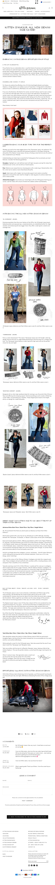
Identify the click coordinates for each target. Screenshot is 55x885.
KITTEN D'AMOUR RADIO (9, 840)
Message (6, 787)
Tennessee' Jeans (8, 382)
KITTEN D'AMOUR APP (8, 844)
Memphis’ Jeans (32, 648)
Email (30, 780)
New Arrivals (9, 11)
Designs (30, 11)
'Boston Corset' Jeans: (12, 391)
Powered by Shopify (27, 877)
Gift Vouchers (40, 14)
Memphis (24, 645)
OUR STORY (5, 833)
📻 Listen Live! (6, 1)
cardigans (22, 552)
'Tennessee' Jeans (8, 512)
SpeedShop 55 (15, 14)
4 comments (24, 24)
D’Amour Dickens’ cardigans (41, 567)
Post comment (27, 800)
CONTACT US (31, 847)
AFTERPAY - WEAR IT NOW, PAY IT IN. (37, 842)
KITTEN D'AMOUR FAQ (33, 840)
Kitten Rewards (14, 1)
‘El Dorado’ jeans (25, 643)
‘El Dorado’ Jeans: (10, 219)
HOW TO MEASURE (7, 856)
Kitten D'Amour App (7, 3)
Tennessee (13, 537)
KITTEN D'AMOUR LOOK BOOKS (10, 831)
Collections (20, 11)
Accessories (45, 11)
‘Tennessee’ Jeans (10, 334)
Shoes (37, 11)
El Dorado (20, 537)
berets (35, 552)
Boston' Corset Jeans (18, 153)
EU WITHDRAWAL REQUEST (9, 847)
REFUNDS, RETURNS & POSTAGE (36, 831)
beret (4, 661)
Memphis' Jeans (20, 512)
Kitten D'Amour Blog (24, 1)
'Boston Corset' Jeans (11, 603)
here (15, 105)
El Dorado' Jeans (12, 151)
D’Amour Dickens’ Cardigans (27, 559)
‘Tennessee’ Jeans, (36, 149)
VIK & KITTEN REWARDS (9, 838)
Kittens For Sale (27, 14)
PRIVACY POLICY (32, 838)
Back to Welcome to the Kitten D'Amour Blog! (28, 816)
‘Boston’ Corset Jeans (31, 537)
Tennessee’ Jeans (30, 338)
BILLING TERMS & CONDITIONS (36, 833)
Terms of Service (43, 805)
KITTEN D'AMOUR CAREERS (9, 842)
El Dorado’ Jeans (11, 546)
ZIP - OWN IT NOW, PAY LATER (35, 844)
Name (5, 780)
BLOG (4, 854)
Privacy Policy (33, 805)
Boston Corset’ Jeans (12, 544)
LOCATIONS (6, 835)
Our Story (16, 3)
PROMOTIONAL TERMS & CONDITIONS (37, 835)
